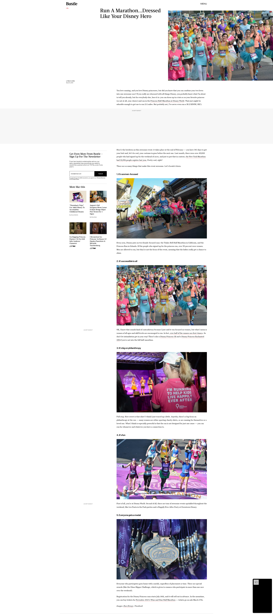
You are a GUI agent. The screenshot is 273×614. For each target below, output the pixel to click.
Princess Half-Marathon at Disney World (167, 101)
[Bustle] (71, 3)
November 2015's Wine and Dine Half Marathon (155, 600)
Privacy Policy (75, 179)
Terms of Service (101, 178)
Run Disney (128, 606)
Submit (100, 174)
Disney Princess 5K (168, 336)
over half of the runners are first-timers (186, 333)
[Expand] (255, 580)
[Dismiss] (269, 580)
